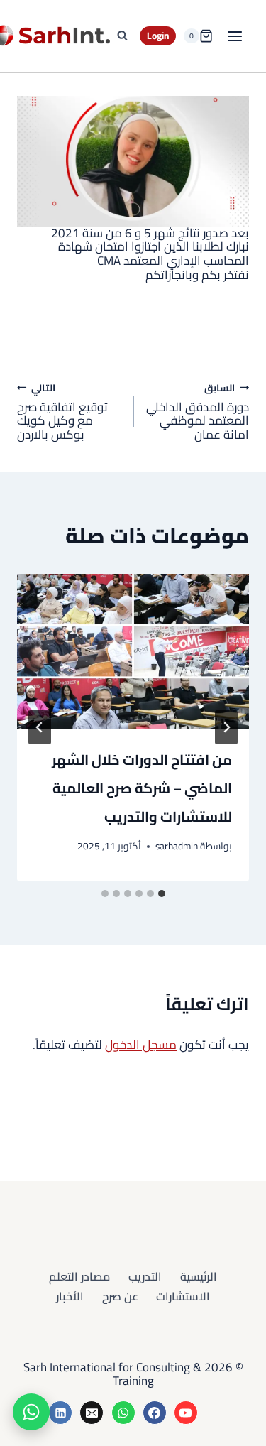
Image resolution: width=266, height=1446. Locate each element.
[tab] (161, 893)
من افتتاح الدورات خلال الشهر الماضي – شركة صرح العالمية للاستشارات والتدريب (142, 788)
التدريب (145, 1276)
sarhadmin (176, 846)
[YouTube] (186, 1413)
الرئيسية (198, 1276)
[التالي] (39, 727)
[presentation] (133, 651)
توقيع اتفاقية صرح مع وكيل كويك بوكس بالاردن (62, 411)
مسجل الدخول (141, 1044)
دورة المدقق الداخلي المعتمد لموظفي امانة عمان (197, 411)
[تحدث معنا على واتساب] (31, 1411)
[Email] (91, 1413)
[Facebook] (155, 1413)
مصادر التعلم (79, 1276)
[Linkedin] (60, 1413)
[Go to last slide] (226, 727)
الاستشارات (183, 1296)
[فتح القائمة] (234, 35)
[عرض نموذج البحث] (122, 36)
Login (158, 35)
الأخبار (70, 1296)
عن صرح (120, 1296)
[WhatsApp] (123, 1413)
